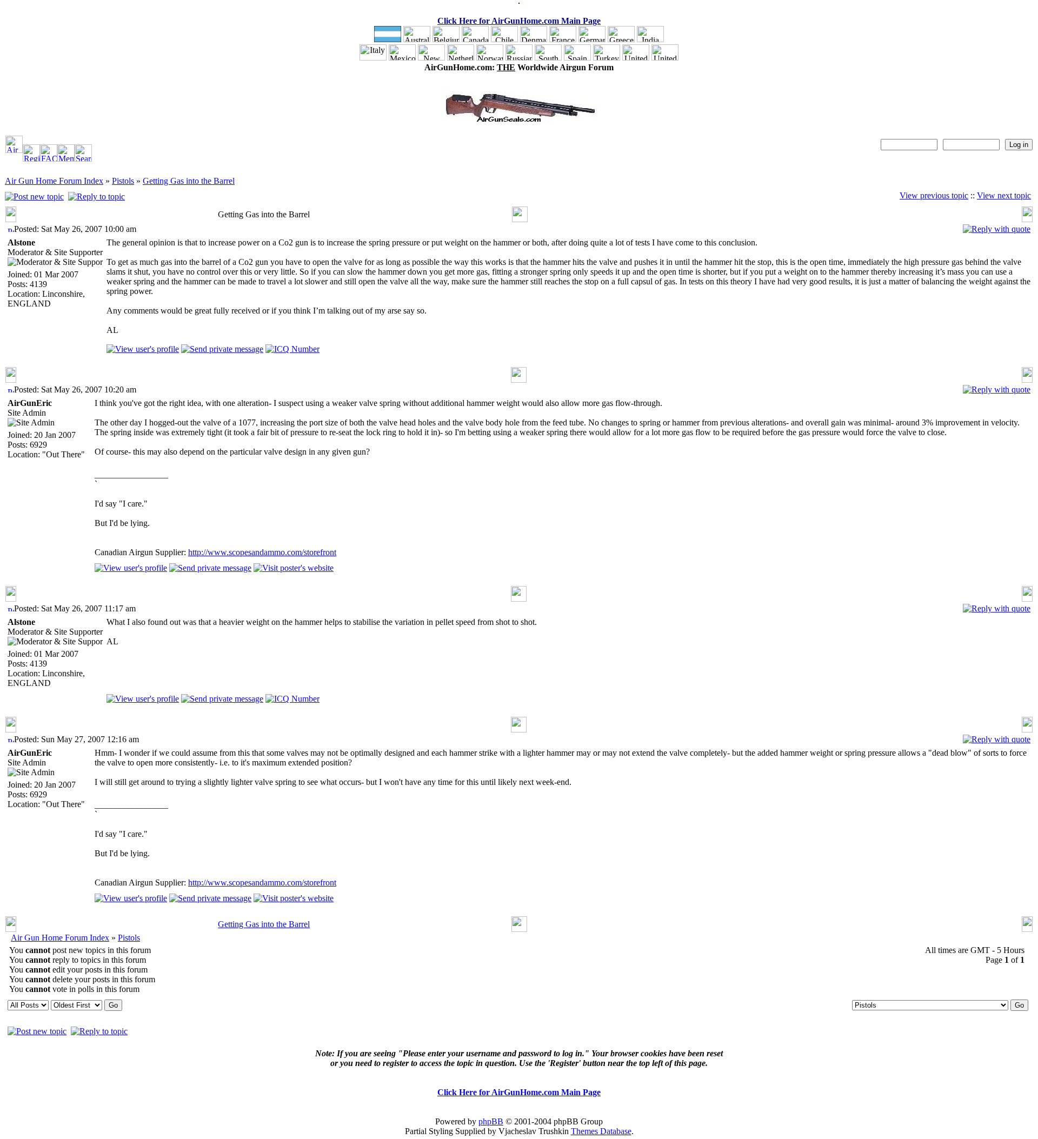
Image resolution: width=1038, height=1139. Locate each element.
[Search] (83, 158)
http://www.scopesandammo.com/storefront (262, 552)
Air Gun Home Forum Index (54, 180)
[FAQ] (48, 158)
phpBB (490, 1121)
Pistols (123, 180)
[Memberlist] (66, 158)
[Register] (31, 158)
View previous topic (934, 195)
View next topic (1004, 195)
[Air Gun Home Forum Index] (14, 150)
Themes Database (601, 1131)
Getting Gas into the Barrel (189, 180)
